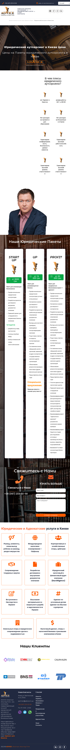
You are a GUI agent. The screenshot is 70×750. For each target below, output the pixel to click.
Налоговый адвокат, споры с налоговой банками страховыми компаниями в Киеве (52, 631)
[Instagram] (57, 11)
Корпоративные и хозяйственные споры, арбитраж (58, 546)
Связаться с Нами (19, 487)
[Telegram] (50, 11)
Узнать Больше (51, 483)
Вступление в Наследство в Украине (11, 602)
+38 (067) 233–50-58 (16, 493)
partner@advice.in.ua (25, 701)
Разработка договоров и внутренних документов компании (35, 575)
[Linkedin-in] (61, 11)
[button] (36, 63)
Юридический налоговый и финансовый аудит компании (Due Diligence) (58, 575)
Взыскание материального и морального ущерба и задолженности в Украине (35, 604)
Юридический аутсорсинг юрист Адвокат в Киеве (21, 20)
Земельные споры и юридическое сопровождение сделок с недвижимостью (17, 631)
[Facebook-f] (54, 11)
